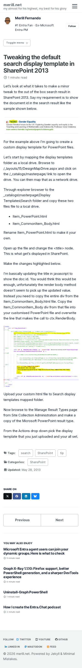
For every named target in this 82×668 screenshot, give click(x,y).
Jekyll (55, 654)
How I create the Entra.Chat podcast (32, 607)
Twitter (25, 639)
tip (62, 453)
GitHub (63, 639)
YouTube (44, 639)
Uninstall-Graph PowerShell (25, 592)
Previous (22, 520)
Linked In (14, 646)
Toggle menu (15, 42)
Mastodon (34, 646)
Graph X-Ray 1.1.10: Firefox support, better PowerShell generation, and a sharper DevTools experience (40, 572)
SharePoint (45, 453)
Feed (52, 646)
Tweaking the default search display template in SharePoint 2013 (38, 64)
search (26, 453)
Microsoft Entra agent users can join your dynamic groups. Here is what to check (35, 551)
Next (60, 520)
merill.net (35, 6)
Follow (72, 26)
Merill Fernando (28, 18)
